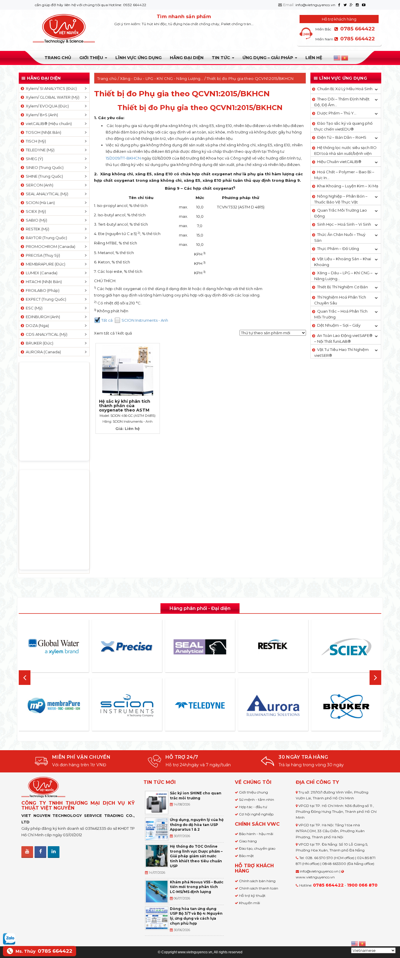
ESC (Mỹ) (33, 308)
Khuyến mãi (249, 903)
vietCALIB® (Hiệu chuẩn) (48, 123)
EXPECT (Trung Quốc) (45, 299)
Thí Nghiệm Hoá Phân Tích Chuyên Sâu (340, 300)
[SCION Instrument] (126, 705)
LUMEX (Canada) (40, 272)
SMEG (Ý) (33, 158)
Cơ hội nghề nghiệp (256, 814)
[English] (337, 58)
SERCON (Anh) (38, 185)
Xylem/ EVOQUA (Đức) (46, 106)
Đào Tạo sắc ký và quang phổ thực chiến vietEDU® (343, 126)
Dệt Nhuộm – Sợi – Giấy (338, 325)
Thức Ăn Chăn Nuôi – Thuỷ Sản (339, 237)
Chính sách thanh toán (258, 888)
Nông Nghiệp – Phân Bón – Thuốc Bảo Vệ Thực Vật (340, 199)
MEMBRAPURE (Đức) (44, 264)
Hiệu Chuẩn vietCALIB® (339, 161)
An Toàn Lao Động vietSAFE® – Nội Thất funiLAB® (343, 338)
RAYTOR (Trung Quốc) (45, 237)
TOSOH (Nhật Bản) (42, 132)
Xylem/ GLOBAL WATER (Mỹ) (51, 97)
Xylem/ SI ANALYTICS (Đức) (50, 88)
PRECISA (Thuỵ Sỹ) (42, 255)
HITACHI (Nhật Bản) (43, 281)
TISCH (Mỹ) (35, 141)
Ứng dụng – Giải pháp (268, 57)
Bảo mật (246, 856)
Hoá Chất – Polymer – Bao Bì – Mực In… (344, 174)
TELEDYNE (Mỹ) (39, 150)
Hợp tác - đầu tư (253, 807)
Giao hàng (248, 841)
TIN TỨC (221, 57)
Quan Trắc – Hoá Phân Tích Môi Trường (340, 314)
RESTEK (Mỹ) (36, 229)
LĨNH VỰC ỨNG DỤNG (138, 57)
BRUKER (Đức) (38, 343)
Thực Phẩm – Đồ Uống (338, 248)
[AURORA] (273, 705)
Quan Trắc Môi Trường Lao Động (340, 213)
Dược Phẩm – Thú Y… (336, 113)
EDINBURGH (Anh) (42, 316)
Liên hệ (313, 57)
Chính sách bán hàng (257, 881)
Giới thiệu (91, 57)
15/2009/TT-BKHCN (123, 158)
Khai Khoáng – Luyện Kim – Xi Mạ (347, 186)
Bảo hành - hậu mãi (256, 834)
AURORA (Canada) (42, 351)
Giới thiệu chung (253, 792)
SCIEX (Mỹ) (35, 211)
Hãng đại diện (187, 57)
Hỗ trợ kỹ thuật (252, 895)
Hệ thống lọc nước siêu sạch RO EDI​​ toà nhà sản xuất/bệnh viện (345, 150)
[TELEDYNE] (200, 705)
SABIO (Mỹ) (35, 220)
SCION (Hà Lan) (39, 202)
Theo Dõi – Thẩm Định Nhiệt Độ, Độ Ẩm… (342, 102)
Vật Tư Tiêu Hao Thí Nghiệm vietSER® (341, 352)
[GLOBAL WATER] (54, 646)
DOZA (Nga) (36, 325)
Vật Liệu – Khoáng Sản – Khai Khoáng (342, 261)
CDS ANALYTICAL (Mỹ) (45, 334)
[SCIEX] (346, 647)
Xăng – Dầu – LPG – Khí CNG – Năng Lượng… (343, 275)
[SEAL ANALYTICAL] (200, 646)
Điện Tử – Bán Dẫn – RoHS (341, 137)
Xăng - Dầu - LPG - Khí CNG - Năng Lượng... (162, 78)
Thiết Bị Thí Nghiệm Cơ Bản (342, 287)
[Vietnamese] (345, 58)
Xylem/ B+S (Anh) (41, 114)
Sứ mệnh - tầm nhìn (256, 799)
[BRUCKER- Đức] (346, 706)
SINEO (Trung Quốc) (44, 167)
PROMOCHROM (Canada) (49, 246)
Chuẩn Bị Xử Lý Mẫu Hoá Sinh (344, 88)
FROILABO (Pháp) (41, 290)
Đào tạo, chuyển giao (257, 848)
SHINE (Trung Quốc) (43, 176)
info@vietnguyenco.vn (315, 5)
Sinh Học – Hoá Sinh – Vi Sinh (344, 224)
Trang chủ (58, 57)
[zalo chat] (9, 938)
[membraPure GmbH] (54, 705)
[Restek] (273, 646)
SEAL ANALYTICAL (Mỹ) (46, 193)
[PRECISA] (126, 647)
